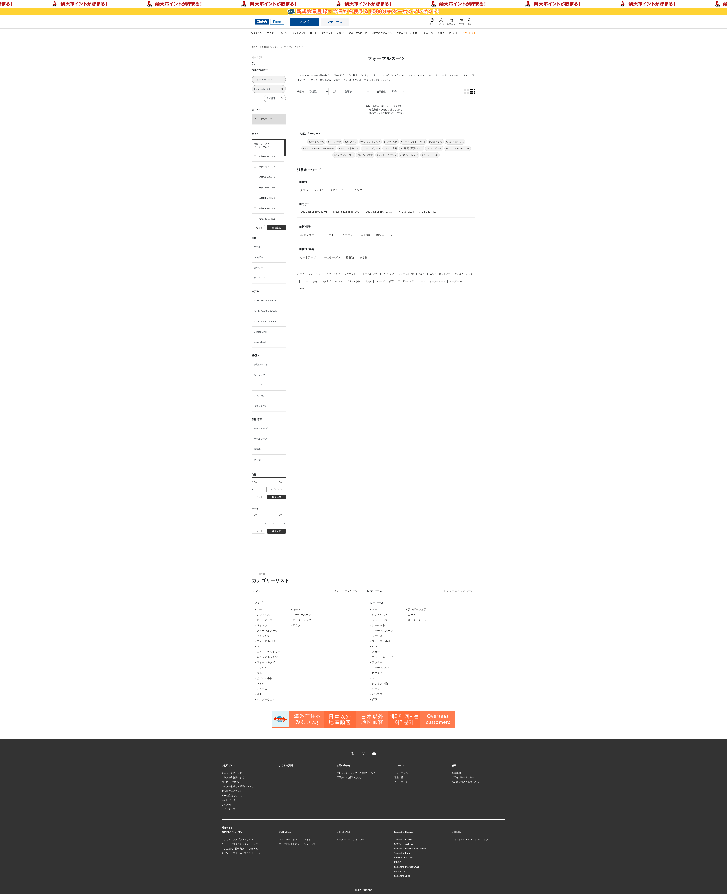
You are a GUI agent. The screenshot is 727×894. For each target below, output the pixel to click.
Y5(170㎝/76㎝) (267, 177)
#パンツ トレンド (409, 155)
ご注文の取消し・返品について (237, 786)
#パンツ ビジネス (455, 142)
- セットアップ (263, 620)
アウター (301, 289)
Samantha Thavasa (403, 839)
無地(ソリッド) (261, 364)
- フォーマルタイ (265, 662)
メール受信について (232, 795)
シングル (258, 257)
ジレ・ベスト (315, 274)
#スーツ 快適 (390, 142)
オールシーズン (262, 439)
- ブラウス (376, 636)
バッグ (367, 281)
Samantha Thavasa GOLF (407, 867)
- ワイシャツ (262, 636)
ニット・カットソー (440, 274)
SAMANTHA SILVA (403, 858)
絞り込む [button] (276, 228)
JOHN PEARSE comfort (265, 321)
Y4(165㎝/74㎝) (267, 167)
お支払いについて (231, 782)
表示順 (300, 91)
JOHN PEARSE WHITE (265, 300)
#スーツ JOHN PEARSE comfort (319, 148)
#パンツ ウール (434, 148)
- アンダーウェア (265, 699)
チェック (258, 385)
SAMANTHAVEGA (403, 844)
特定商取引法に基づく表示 (465, 782)
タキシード (259, 268)
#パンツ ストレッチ (370, 142)
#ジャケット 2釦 (430, 155)
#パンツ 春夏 (334, 142)
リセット (258, 228)
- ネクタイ (261, 668)
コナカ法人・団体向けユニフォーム (240, 848)
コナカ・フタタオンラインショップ (240, 844)
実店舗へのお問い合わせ (349, 777)
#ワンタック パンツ (387, 155)
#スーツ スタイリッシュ (413, 142)
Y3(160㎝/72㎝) (267, 156)
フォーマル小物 (406, 274)
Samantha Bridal (402, 876)
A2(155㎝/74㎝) (267, 219)
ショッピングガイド (232, 773)
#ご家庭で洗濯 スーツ (412, 148)
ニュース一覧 (401, 782)
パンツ (422, 274)
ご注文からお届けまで (233, 777)
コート (421, 281)
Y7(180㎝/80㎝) (267, 198)
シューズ (380, 281)
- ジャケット (262, 625)
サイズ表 (226, 805)
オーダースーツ (437, 281)
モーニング (259, 278)
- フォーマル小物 (265, 641)
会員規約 (456, 773)
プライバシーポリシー (463, 777)
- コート (295, 609)
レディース (334, 21)
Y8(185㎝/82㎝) (267, 208)
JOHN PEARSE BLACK (265, 311)
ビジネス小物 (353, 281)
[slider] (255, 481)
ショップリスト (402, 773)
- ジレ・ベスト (263, 615)
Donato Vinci (260, 332)
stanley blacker (261, 342)
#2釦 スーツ (351, 142)
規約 (454, 765)
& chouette (399, 871)
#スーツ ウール (316, 142)
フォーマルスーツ (296, 47)
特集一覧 (398, 777)
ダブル (257, 247)
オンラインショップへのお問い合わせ (356, 773)
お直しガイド (228, 800)
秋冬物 (257, 460)
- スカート (376, 652)
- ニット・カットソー (267, 652)
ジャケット (350, 274)
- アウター (297, 625)
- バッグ (259, 683)
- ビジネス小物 (263, 678)
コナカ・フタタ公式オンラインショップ (269, 47)
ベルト (338, 281)
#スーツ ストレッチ (349, 148)
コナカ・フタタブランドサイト (237, 839)
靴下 (391, 281)
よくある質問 (286, 765)
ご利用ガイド (228, 765)
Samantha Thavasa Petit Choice (410, 848)
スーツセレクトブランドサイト (295, 839)
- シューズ (261, 689)
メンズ (304, 21)
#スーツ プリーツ (371, 148)
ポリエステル (260, 406)
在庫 (334, 91)
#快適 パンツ (435, 142)
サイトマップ (228, 809)
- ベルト (259, 673)
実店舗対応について (232, 791)
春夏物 (257, 449)
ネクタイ (326, 281)
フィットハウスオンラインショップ (470, 839)
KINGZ (397, 862)
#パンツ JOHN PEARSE (458, 148)
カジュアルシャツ (464, 274)
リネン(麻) (259, 396)
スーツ (300, 274)
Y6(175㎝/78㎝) (267, 187)
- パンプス (376, 694)
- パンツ (259, 646)
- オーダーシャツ (301, 620)
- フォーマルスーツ (266, 630)
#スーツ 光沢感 (365, 155)
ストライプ (259, 375)
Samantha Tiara (402, 853)
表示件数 (381, 91)
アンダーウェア (406, 281)
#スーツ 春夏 (390, 148)
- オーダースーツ (301, 615)
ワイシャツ (388, 274)
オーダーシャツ (458, 281)
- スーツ (259, 609)
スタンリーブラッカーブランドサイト (241, 853)
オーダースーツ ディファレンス (353, 839)
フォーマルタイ (309, 281)
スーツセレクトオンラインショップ (297, 844)
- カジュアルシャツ (266, 657)
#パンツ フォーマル (344, 155)
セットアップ (260, 428)
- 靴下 (258, 694)
